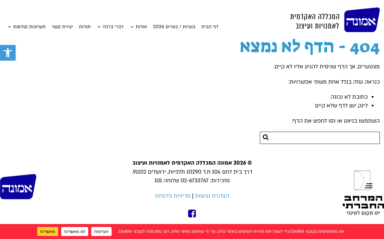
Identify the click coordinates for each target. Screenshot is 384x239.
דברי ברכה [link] (113, 26)
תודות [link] (85, 26)
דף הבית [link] (209, 26)
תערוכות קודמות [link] (29, 26)
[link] (8, 53)
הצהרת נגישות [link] (212, 196)
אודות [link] (141, 26)
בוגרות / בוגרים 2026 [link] (174, 26)
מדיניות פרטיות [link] (172, 196)
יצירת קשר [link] (62, 26)
